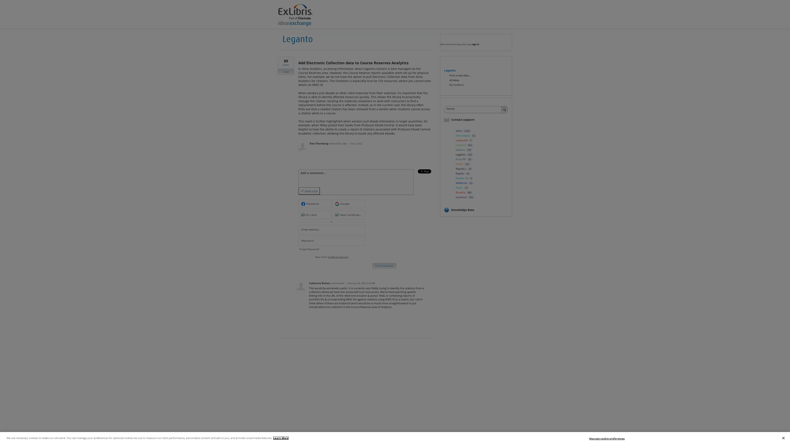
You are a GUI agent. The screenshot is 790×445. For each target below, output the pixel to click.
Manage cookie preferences (607, 438)
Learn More (281, 438)
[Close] (783, 438)
